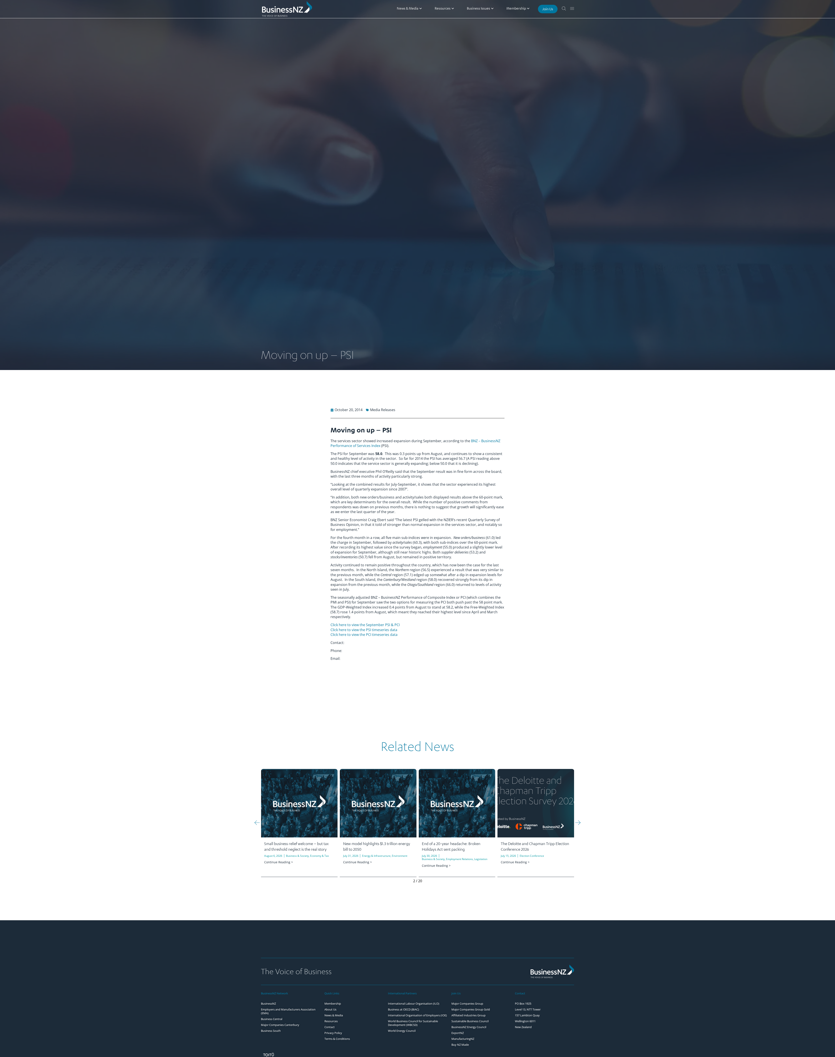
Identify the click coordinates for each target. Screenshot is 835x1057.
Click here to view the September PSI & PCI (365, 624)
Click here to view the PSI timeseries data (364, 629)
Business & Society (354, 859)
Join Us (456, 993)
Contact (520, 993)
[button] (257, 822)
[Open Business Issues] (492, 8)
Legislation (402, 859)
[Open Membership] (528, 8)
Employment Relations (380, 859)
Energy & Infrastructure (297, 856)
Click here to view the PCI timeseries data (364, 634)
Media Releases (382, 409)
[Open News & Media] (420, 8)
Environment (320, 856)
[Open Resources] (453, 8)
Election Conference (453, 856)
